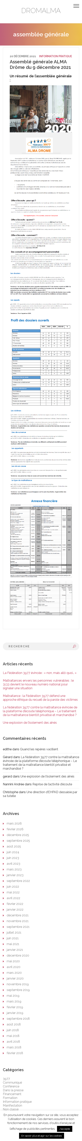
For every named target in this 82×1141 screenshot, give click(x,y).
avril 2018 (13, 1041)
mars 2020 (14, 973)
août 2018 (14, 1024)
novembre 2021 (18, 921)
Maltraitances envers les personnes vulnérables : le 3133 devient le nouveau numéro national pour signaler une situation (38, 684)
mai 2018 (13, 1036)
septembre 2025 (18, 840)
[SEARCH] (74, 646)
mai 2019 (13, 995)
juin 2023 (13, 858)
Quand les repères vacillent (39, 749)
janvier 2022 (15, 909)
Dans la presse (13, 1090)
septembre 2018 (18, 1018)
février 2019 (15, 1007)
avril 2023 (13, 863)
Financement (12, 1094)
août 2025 (14, 846)
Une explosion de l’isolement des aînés (30, 722)
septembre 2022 (18, 881)
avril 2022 (13, 898)
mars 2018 (14, 1047)
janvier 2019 (15, 1013)
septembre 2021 (18, 927)
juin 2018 (13, 1030)
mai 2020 (13, 961)
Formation (10, 1098)
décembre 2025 (18, 835)
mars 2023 (14, 869)
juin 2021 (13, 938)
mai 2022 (13, 892)
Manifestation (12, 1105)
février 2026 (15, 829)
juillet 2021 (14, 932)
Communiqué (12, 1082)
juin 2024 (13, 852)
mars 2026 (14, 823)
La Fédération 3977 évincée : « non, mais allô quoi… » (39, 673)
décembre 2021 (18, 915)
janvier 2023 (15, 875)
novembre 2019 (18, 984)
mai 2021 (13, 944)
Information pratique (55, 56)
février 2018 (15, 1053)
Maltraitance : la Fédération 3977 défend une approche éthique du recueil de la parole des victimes (40, 697)
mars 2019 (14, 1001)
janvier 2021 (15, 950)
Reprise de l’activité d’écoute (52, 784)
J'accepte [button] (64, 1128)
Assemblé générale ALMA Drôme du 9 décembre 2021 (40, 64)
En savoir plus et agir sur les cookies (41, 1135)
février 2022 (15, 904)
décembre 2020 (18, 955)
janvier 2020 (15, 978)
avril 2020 (13, 967)
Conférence (11, 1086)
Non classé (10, 1109)
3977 (6, 1079)
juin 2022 (13, 886)
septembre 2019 (18, 990)
